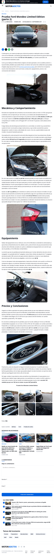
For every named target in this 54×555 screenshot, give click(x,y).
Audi (5, 537)
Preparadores (14, 534)
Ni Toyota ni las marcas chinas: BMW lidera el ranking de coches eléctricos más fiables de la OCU (29, 512)
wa (9, 49)
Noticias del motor (40, 534)
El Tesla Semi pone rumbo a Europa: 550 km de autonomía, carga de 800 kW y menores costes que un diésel (31, 523)
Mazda (16, 537)
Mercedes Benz (24, 534)
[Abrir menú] (3, 6)
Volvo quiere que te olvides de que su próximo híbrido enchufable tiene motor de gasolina (31, 507)
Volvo (10, 537)
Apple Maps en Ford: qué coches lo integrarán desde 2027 (44, 447)
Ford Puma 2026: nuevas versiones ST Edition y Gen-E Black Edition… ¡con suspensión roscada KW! (26, 449)
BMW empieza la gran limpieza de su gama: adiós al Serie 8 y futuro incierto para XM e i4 (30, 517)
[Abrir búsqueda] (51, 6)
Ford (20, 426)
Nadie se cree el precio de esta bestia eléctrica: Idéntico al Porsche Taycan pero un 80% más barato (9, 449)
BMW (32, 534)
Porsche (6, 534)
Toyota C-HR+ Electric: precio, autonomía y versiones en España (29, 502)
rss (24, 546)
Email (3, 486)
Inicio (3, 11)
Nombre (4, 479)
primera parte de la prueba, (27, 67)
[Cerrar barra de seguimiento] (50, 1)
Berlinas (7, 11)
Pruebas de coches (28, 426)
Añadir (45, 2)
